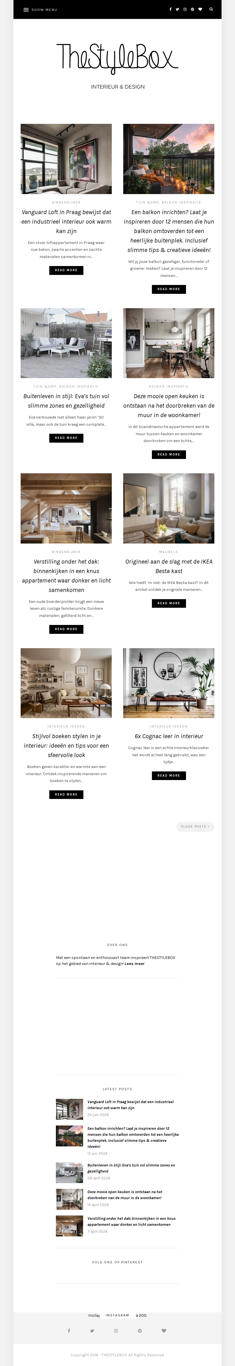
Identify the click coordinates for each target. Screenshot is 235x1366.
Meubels (168, 552)
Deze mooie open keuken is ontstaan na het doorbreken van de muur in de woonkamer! (168, 405)
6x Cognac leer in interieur (169, 736)
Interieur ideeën (66, 726)
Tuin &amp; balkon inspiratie (168, 202)
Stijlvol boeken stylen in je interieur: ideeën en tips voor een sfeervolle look (66, 745)
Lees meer (135, 963)
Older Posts (194, 826)
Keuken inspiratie (169, 386)
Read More (66, 270)
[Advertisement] (117, 885)
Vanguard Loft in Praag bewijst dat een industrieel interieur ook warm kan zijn (66, 221)
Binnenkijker (66, 202)
